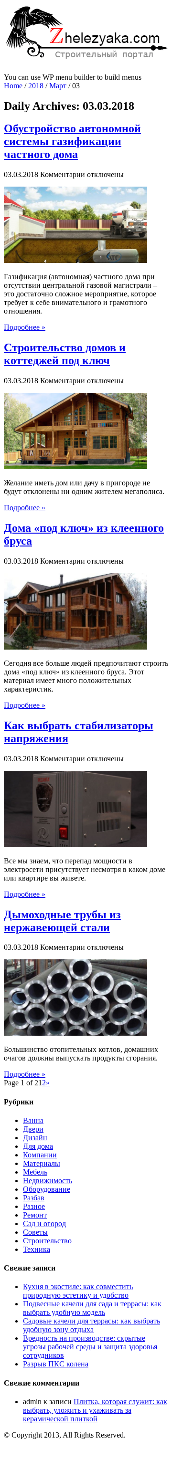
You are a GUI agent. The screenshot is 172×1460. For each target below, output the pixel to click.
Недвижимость (47, 1180)
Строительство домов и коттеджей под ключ (65, 354)
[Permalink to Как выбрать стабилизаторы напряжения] (75, 844)
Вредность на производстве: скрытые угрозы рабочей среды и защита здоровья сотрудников (90, 1346)
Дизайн (35, 1138)
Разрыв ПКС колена (55, 1364)
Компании (40, 1155)
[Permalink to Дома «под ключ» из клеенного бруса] (75, 647)
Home (13, 86)
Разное (34, 1206)
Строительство (47, 1241)
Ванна (33, 1120)
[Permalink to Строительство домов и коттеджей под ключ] (75, 466)
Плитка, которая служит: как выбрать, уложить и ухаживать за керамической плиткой (95, 1410)
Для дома (38, 1146)
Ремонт (35, 1215)
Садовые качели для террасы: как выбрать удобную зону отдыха (91, 1325)
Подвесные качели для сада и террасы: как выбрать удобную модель (92, 1308)
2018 (35, 86)
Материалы (41, 1163)
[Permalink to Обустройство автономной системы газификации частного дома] (75, 260)
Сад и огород (44, 1223)
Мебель (35, 1172)
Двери (33, 1129)
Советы (35, 1232)
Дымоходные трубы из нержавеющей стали (62, 921)
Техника (36, 1249)
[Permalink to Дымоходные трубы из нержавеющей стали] (75, 1033)
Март (57, 86)
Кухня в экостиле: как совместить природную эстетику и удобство (78, 1290)
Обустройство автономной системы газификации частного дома (72, 141)
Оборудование (46, 1189)
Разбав (33, 1198)
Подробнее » (24, 327)
